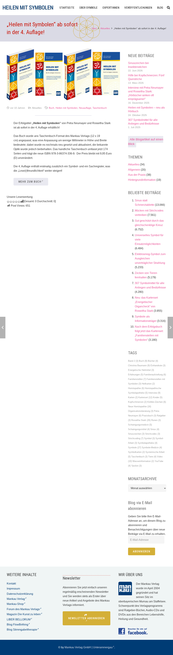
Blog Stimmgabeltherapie (22, 629)
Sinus (154, 429)
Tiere (152, 456)
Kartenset (145, 397)
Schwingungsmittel (139, 429)
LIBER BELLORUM (18, 619)
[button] (168, 7)
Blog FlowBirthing (17, 624)
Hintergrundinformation (142, 179)
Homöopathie (136, 388)
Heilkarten (148, 383)
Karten (133, 397)
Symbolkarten (136, 452)
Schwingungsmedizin (140, 424)
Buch (51, 107)
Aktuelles (37, 107)
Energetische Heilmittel (141, 370)
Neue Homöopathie (139, 406)
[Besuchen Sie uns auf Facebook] (132, 631)
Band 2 (133, 361)
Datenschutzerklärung (20, 593)
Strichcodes (152, 434)
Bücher (153, 361)
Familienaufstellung (155, 374)
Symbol (149, 438)
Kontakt (11, 583)
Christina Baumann (139, 365)
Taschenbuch (100, 107)
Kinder (157, 397)
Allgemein (134, 169)
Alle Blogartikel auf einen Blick (145, 142)
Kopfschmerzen (137, 402)
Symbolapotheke (147, 443)
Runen (156, 420)
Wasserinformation (143, 461)
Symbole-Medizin (152, 447)
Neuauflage (85, 107)
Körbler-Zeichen (156, 402)
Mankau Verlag (16, 598)
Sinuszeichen (136, 434)
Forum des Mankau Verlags (23, 609)
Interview (154, 393)
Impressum (13, 588)
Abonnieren (141, 551)
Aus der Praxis (137, 174)
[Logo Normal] (28, 7)
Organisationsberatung (140, 411)
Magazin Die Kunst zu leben (24, 614)
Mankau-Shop (15, 604)
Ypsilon (136, 465)
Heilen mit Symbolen (67, 107)
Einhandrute (158, 365)
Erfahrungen (135, 374)
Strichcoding (135, 438)
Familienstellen (137, 379)
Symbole (134, 447)
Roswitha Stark (141, 420)
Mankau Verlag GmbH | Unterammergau (89, 647)
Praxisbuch (149, 415)
